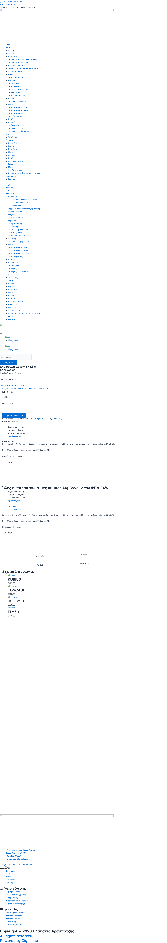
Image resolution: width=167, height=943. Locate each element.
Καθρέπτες (12, 74)
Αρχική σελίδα (8, 388)
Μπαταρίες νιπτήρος (20, 113)
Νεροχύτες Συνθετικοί (20, 131)
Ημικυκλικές (16, 83)
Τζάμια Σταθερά (18, 95)
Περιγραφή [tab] (12, 506)
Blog (7, 134)
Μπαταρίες (13, 104)
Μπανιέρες (13, 167)
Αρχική (8, 44)
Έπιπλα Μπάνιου (15, 71)
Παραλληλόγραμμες (19, 89)
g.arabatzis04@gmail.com (11, 1)
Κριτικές (11, 179)
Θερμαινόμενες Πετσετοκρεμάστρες (24, 173)
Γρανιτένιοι (15, 125)
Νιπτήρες (12, 119)
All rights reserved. (16, 936)
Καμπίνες (12, 80)
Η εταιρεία (10, 47)
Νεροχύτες (13, 122)
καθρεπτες (57, 418)
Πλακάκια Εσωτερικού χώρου (24, 59)
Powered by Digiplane (19, 940)
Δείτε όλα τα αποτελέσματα (12, 385)
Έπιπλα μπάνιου (15, 170)
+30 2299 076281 (8, 4)
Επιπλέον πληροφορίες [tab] (18, 509)
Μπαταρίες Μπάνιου (19, 110)
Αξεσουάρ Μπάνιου (16, 161)
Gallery (11, 50)
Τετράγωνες (16, 92)
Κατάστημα (10, 140)
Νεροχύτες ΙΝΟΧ (18, 128)
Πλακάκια (12, 56)
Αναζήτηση (8, 362)
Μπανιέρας (15, 86)
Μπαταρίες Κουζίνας (20, 107)
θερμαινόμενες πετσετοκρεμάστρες (24, 68)
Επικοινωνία (10, 176)
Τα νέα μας (13, 137)
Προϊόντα (9, 53)
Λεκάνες (12, 98)
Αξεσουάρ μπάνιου (16, 65)
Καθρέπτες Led (17, 77)
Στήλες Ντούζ (17, 116)
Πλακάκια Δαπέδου (19, 62)
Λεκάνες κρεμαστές (20, 101)
